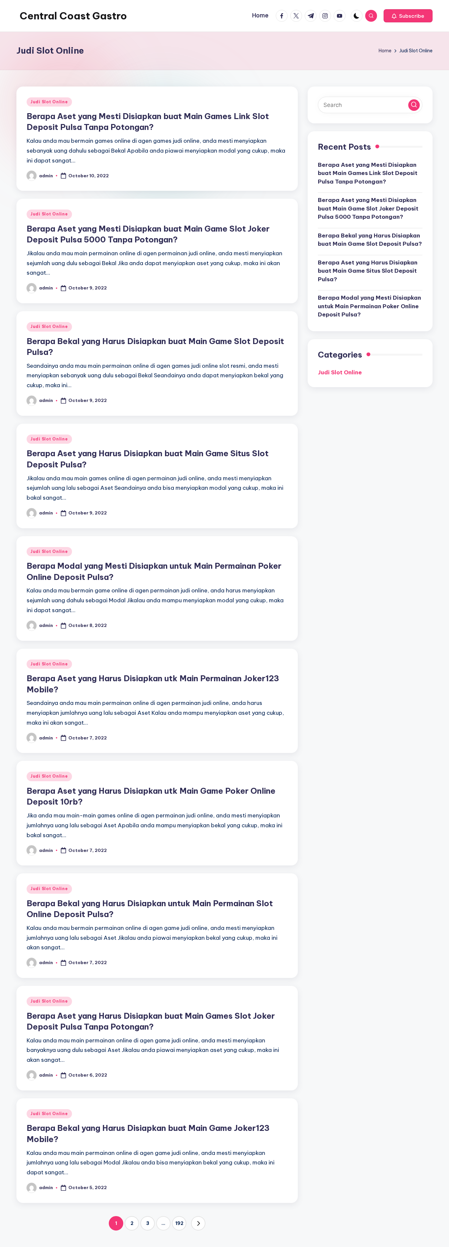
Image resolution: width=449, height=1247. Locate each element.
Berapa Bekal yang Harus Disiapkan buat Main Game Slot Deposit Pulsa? (370, 239)
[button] (408, 15)
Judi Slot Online (49, 101)
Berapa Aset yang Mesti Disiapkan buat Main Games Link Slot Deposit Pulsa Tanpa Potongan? (367, 173)
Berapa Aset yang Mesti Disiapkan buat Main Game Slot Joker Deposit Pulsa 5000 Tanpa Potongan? (368, 208)
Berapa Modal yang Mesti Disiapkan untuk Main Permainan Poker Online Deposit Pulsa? (369, 306)
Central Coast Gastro (73, 16)
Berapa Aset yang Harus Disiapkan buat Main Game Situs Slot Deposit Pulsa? (367, 271)
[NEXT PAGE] (198, 1223)
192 (179, 1223)
